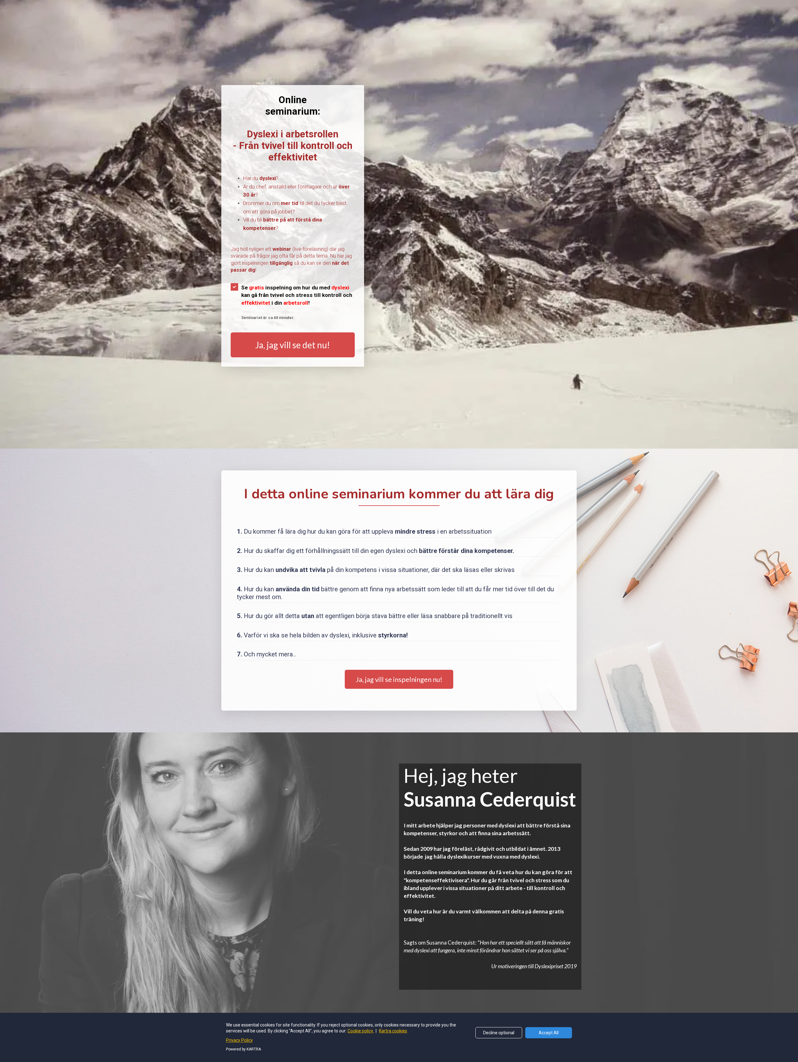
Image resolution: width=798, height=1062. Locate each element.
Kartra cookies (393, 1030)
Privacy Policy (239, 1040)
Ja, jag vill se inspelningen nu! (399, 679)
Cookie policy (361, 1030)
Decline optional (498, 1032)
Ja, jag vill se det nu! (292, 345)
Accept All (549, 1032)
